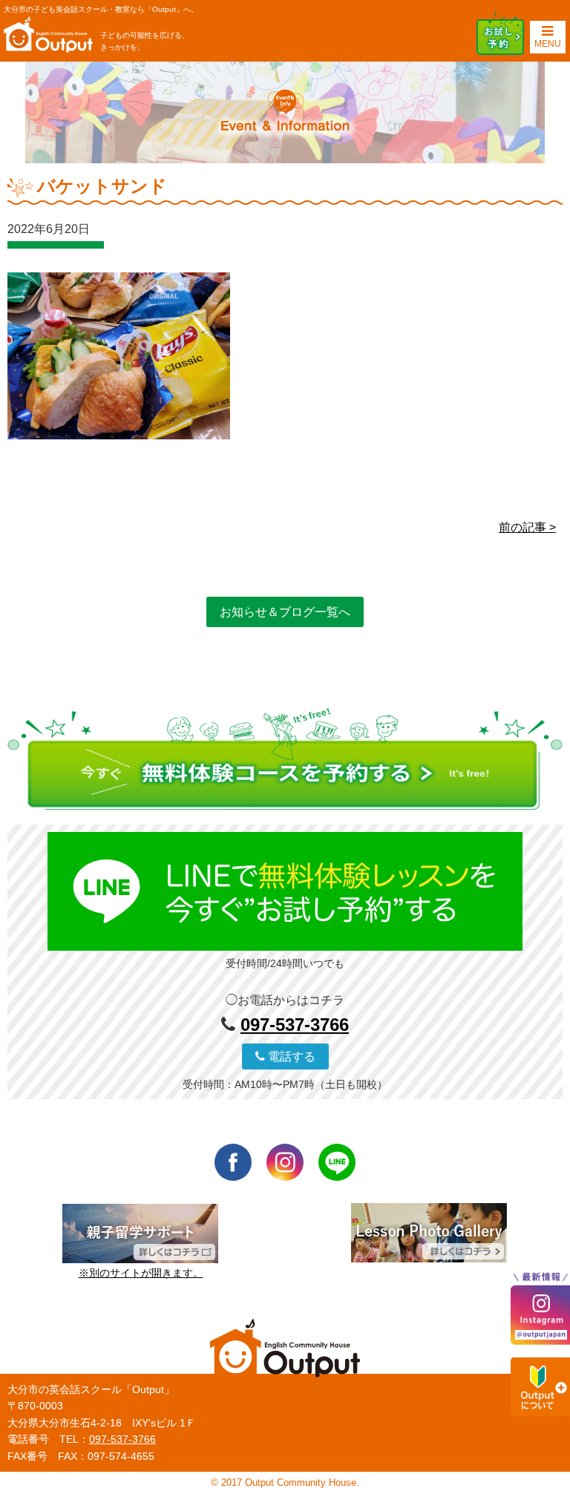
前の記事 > (527, 527)
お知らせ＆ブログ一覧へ (285, 612)
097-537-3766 (294, 1025)
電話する (290, 1056)
